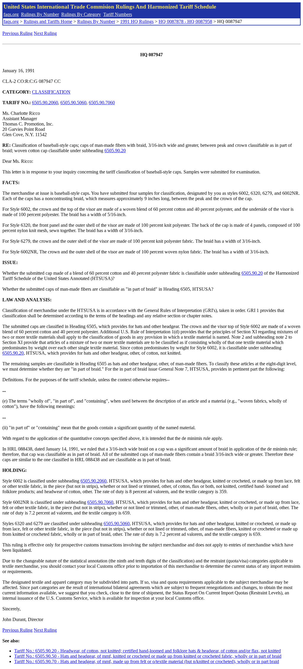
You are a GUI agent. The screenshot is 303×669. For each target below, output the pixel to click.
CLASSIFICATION (51, 91)
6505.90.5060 (73, 102)
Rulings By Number (40, 14)
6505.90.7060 (102, 102)
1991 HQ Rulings (137, 21)
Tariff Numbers (117, 14)
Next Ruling (45, 33)
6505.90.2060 (45, 102)
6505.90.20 (115, 150)
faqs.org (11, 14)
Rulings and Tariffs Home (48, 21)
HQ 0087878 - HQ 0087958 (185, 21)
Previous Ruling (17, 33)
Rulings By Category (81, 14)
